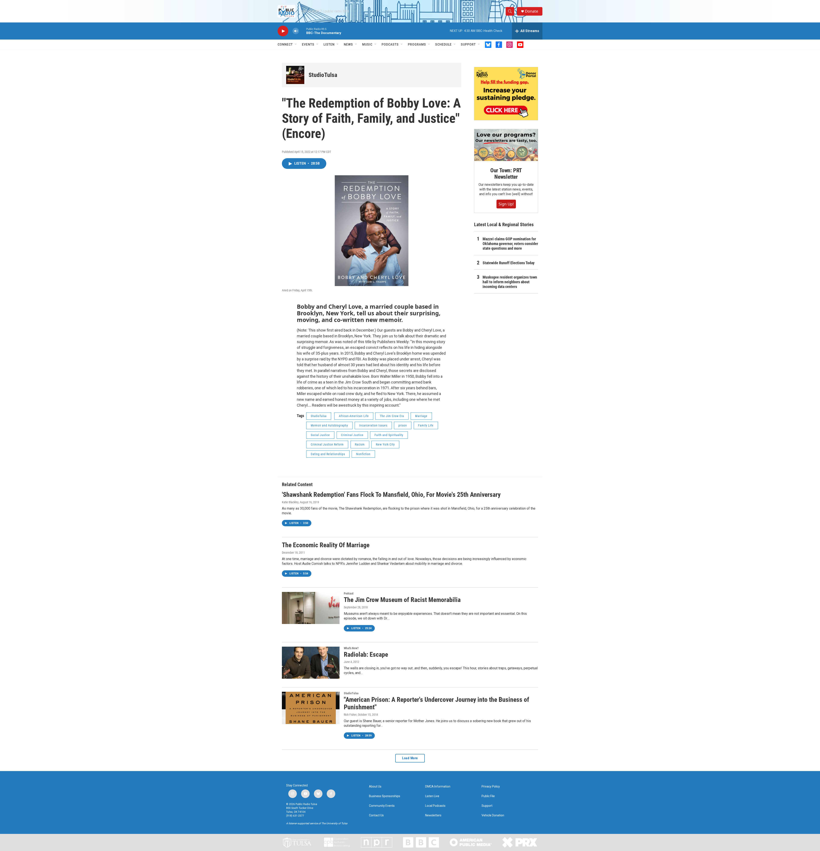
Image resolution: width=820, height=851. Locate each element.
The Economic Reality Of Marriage (325, 545)
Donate (531, 11)
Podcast (348, 593)
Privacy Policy (491, 786)
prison (402, 425)
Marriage (421, 416)
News (348, 44)
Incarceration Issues (373, 425)
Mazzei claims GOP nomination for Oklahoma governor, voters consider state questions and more (510, 244)
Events (308, 44)
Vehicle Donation (493, 815)
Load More (410, 758)
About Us (375, 786)
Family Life (425, 425)
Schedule (443, 44)
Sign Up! (506, 203)
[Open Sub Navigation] (296, 44)
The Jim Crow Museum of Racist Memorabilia (402, 599)
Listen (329, 44)
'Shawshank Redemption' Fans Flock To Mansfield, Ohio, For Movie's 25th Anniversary (391, 494)
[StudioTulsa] (295, 75)
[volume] (295, 31)
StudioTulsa (323, 74)
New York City (385, 444)
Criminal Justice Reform (327, 444)
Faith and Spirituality (389, 435)
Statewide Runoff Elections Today (508, 263)
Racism (360, 444)
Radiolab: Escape (366, 654)
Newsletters (433, 815)
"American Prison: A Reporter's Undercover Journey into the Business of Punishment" (436, 703)
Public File (488, 796)
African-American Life (354, 416)
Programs (417, 44)
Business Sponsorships (384, 796)
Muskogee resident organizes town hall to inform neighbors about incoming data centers (510, 282)
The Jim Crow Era (392, 416)
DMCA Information (437, 786)
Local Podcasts (435, 805)
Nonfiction (363, 454)
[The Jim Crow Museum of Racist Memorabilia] (311, 608)
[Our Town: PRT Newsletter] (506, 145)
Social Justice (320, 435)
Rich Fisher (350, 714)
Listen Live (432, 796)
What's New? (351, 648)
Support (468, 44)
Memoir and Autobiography (329, 425)
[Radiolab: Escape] (311, 663)
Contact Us (376, 815)
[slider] (302, 31)
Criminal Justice (352, 435)
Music (367, 44)
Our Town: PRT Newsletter (506, 173)
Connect (285, 44)
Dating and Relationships (328, 454)
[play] (283, 31)
